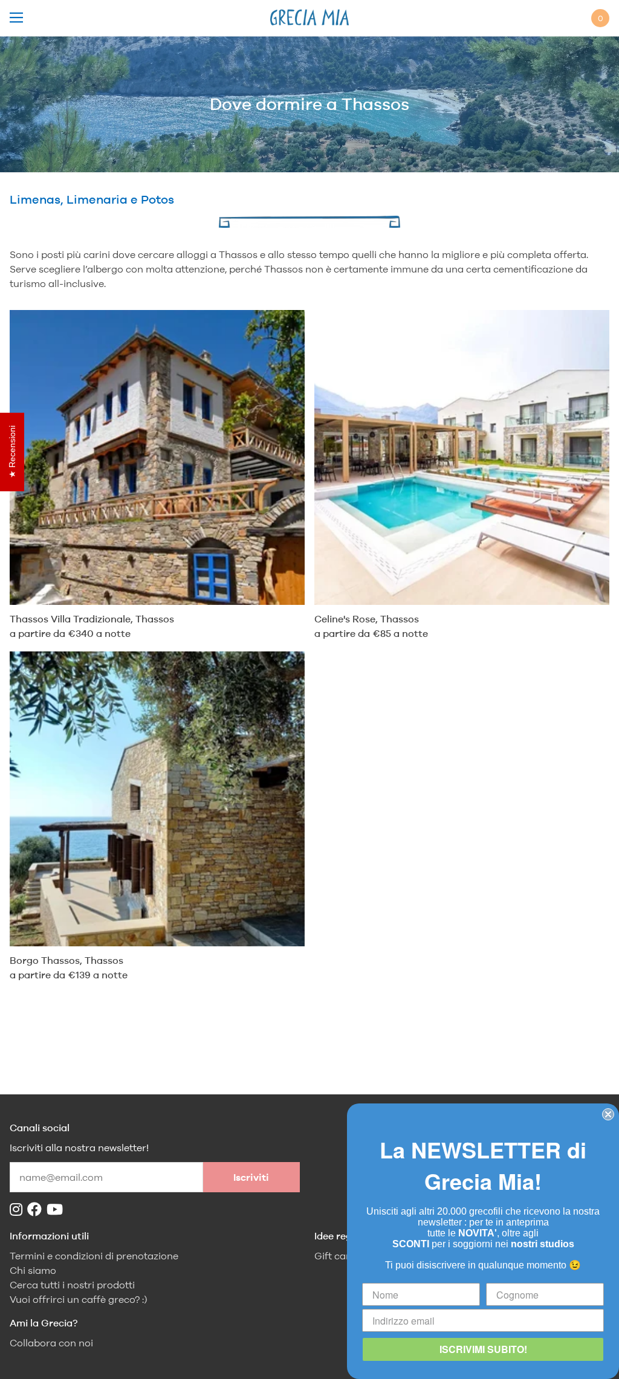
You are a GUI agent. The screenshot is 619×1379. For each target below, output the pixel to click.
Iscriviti (251, 1177)
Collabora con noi (51, 1343)
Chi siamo (33, 1270)
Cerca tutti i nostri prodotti (72, 1285)
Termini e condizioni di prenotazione (94, 1256)
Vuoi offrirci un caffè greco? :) (78, 1299)
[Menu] (16, 18)
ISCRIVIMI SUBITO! (483, 1349)
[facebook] (37, 1209)
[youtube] (57, 1209)
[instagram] (18, 1209)
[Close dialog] (608, 1114)
